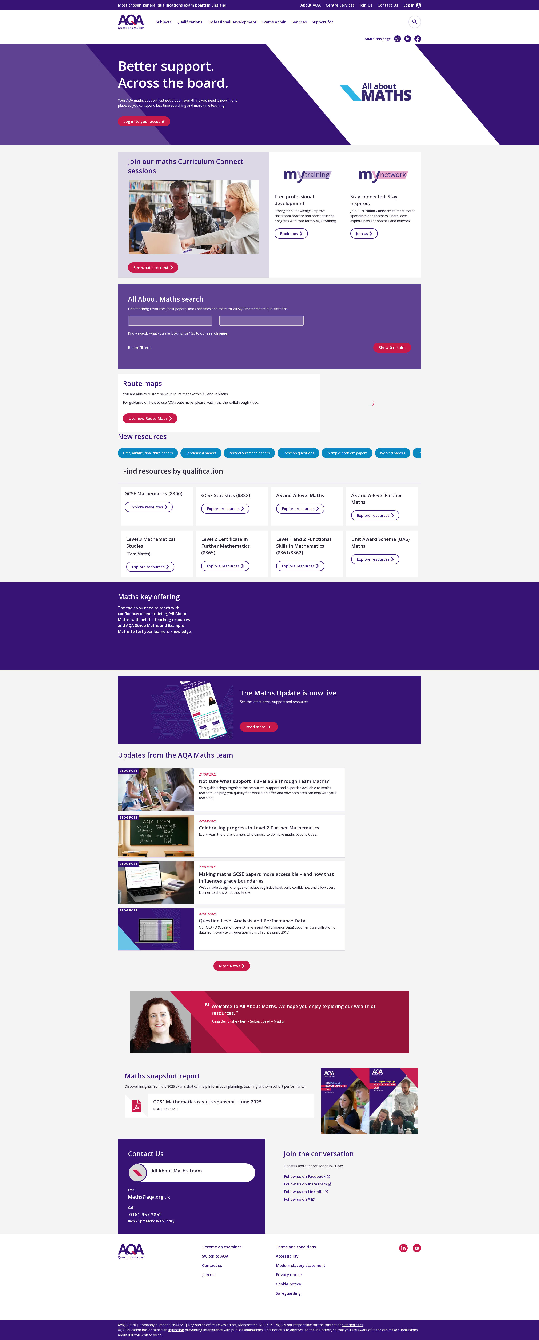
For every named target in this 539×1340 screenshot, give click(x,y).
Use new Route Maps (148, 418)
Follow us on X (297, 1199)
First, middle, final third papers (148, 453)
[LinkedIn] (407, 38)
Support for (322, 21)
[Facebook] (417, 38)
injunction (176, 1330)
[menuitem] (414, 22)
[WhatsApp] (397, 38)
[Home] (131, 22)
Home (122, 39)
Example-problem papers (347, 453)
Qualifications (189, 21)
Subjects (164, 21)
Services (299, 21)
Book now (289, 233)
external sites (352, 1325)
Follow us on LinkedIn (304, 1191)
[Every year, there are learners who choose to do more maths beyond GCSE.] (231, 836)
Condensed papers (200, 453)
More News (229, 965)
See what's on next (151, 267)
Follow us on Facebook (305, 1176)
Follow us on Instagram (306, 1184)
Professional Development (231, 21)
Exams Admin (274, 21)
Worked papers (392, 453)
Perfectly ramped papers (249, 453)
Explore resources (146, 506)
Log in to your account (144, 121)
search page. (217, 333)
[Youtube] (417, 1248)
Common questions (298, 453)
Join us (362, 233)
